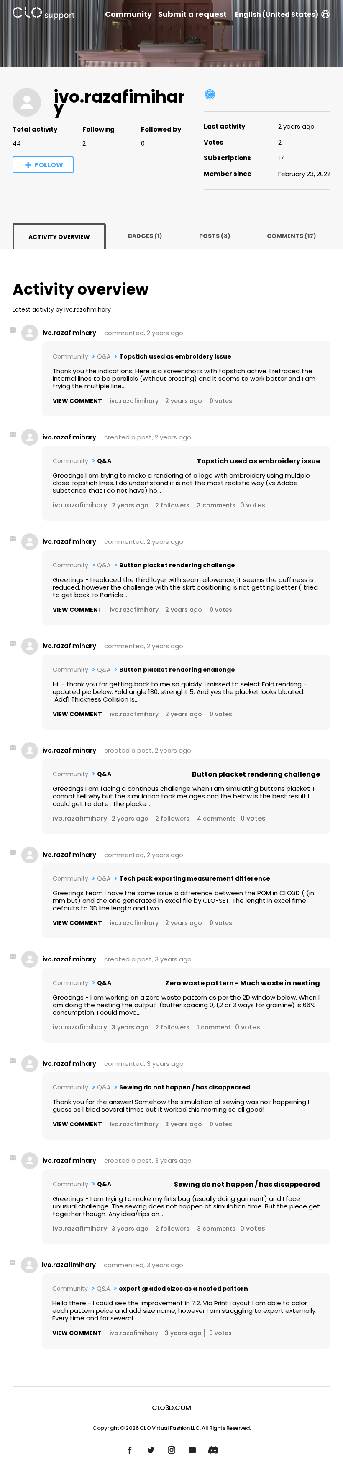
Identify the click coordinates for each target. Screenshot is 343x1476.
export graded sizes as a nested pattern (183, 1288)
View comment (77, 401)
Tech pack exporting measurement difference (194, 878)
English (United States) (276, 14)
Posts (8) (214, 236)
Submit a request (192, 14)
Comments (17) (291, 236)
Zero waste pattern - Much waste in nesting (242, 983)
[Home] (43, 15)
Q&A (103, 356)
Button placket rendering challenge (177, 565)
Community (128, 14)
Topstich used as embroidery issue (175, 356)
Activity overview (59, 237)
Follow (49, 165)
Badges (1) (145, 236)
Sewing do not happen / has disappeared (184, 1087)
